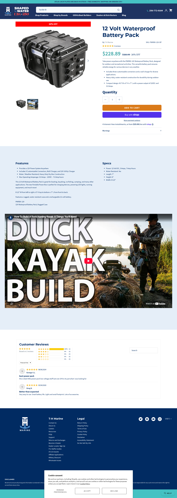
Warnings (106, 130)
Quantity (109, 92)
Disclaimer (81, 437)
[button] (108, 46)
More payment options (132, 120)
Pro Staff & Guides (55, 449)
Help (169, 493)
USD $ (167, 419)
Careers (51, 429)
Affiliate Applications (56, 455)
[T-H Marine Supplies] (17, 11)
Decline (114, 491)
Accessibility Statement (85, 440)
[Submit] (118, 9)
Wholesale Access (55, 460)
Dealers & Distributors (106, 15)
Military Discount (55, 457)
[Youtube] (153, 419)
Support (52, 437)
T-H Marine (109, 42)
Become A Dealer (55, 443)
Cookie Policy (85, 484)
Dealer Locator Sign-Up (57, 446)
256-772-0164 (156, 10)
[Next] (88, 60)
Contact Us (52, 423)
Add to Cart (132, 107)
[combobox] (79, 10)
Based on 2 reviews (26, 351)
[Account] (166, 10)
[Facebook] (147, 419)
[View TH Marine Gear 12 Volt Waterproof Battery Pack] (21, 104)
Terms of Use (82, 429)
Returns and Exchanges (57, 440)
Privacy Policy (82, 431)
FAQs (50, 434)
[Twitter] (141, 419)
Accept (87, 491)
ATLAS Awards (54, 452)
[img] (32, 369)
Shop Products (41, 15)
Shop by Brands (61, 15)
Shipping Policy (82, 426)
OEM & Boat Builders (82, 15)
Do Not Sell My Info (84, 443)
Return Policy (82, 423)
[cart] (170, 10)
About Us (52, 426)
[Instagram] (160, 419)
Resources (52, 431)
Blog (124, 15)
